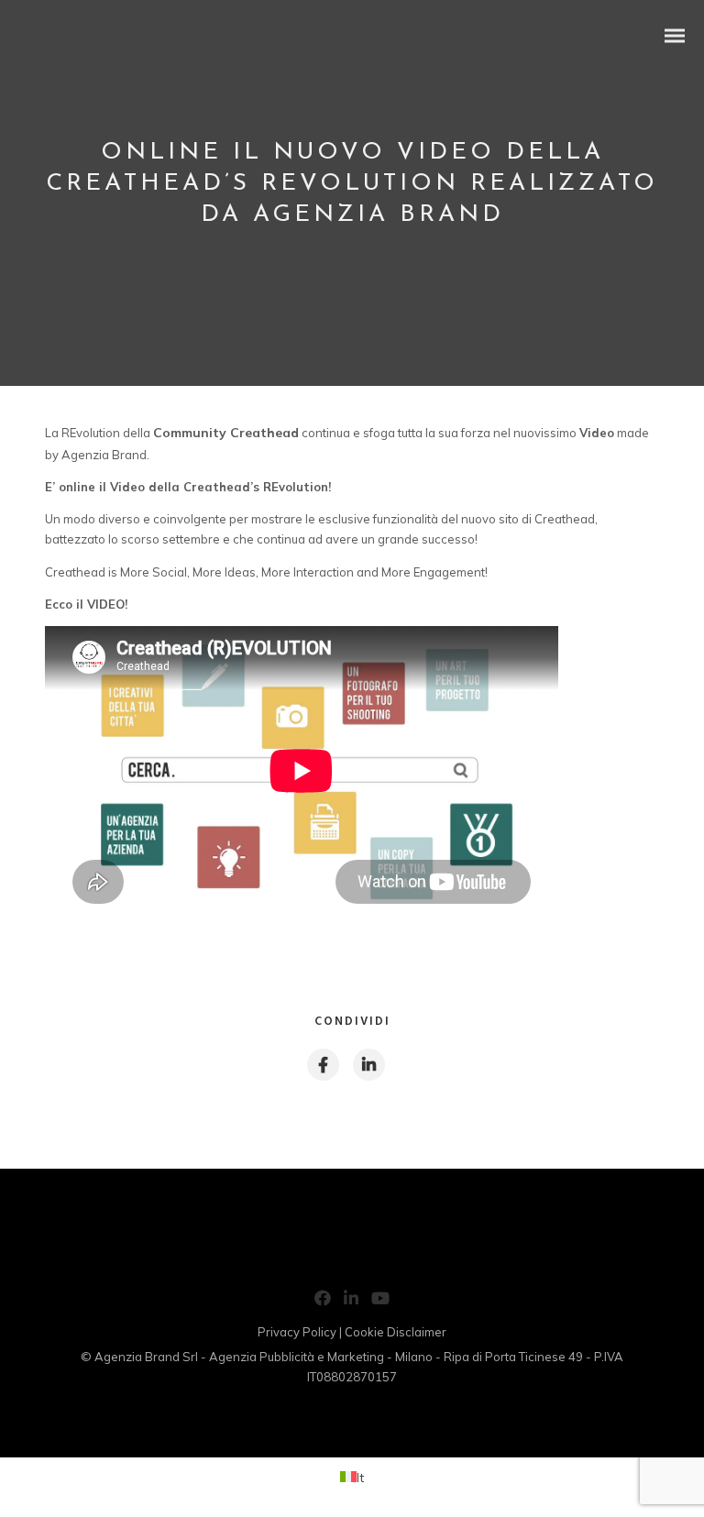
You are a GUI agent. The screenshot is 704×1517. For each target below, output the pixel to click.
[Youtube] (380, 1301)
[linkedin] (368, 1065)
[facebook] (322, 1065)
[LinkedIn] (351, 1301)
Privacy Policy (297, 1332)
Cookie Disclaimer (395, 1332)
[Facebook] (322, 1301)
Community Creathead (226, 432)
